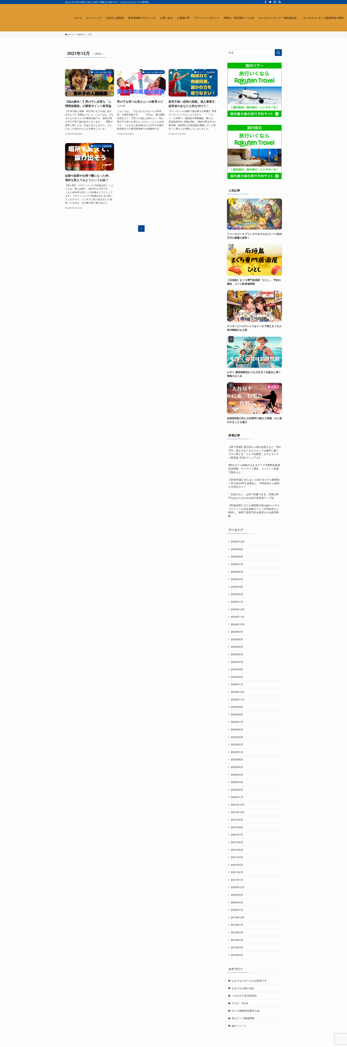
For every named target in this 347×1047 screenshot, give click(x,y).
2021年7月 (237, 834)
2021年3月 (237, 865)
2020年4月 (237, 902)
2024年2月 (237, 677)
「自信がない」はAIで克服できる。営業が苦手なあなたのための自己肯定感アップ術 (253, 496)
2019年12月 (238, 917)
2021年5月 (237, 850)
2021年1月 (237, 880)
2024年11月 (238, 616)
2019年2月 (237, 955)
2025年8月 (237, 556)
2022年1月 (237, 797)
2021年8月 (237, 827)
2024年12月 (238, 609)
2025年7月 (237, 564)
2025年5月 (237, 571)
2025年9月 (237, 549)
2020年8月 (237, 894)
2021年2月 (237, 872)
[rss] (279, 2)
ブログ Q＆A (240, 1003)
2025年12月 (238, 541)
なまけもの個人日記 (243, 988)
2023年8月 (237, 714)
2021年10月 (238, 812)
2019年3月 (237, 947)
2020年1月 (237, 909)
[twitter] (270, 2)
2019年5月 (237, 932)
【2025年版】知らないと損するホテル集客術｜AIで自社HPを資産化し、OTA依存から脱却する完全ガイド (254, 483)
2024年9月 (237, 631)
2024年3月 (237, 669)
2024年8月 (237, 639)
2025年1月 (237, 601)
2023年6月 (237, 729)
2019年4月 (237, 940)
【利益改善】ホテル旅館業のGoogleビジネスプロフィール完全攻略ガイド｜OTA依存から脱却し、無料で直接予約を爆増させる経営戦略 (254, 510)
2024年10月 (238, 624)
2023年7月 (237, 722)
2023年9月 (237, 707)
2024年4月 (237, 662)
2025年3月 (237, 586)
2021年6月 (237, 842)
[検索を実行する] (278, 52)
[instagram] (275, 2)
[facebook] (265, 2)
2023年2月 (237, 744)
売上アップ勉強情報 (243, 1018)
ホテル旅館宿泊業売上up (246, 1010)
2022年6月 (237, 767)
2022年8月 (237, 759)
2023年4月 (237, 737)
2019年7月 (237, 924)
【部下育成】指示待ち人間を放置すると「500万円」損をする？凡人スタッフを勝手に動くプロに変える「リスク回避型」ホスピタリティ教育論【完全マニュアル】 (254, 452)
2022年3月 (237, 782)
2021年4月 (237, 857)
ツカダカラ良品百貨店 (244, 995)
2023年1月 (237, 752)
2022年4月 (237, 774)
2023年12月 (238, 692)
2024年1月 (237, 684)
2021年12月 (238, 804)
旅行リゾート (239, 1025)
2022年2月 (237, 789)
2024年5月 (237, 654)
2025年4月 (237, 579)
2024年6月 (237, 646)
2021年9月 (237, 819)
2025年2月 (237, 594)
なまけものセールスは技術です (249, 980)
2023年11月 (238, 699)
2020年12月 (238, 887)
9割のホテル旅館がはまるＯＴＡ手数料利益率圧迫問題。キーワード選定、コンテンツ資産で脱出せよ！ (254, 468)
